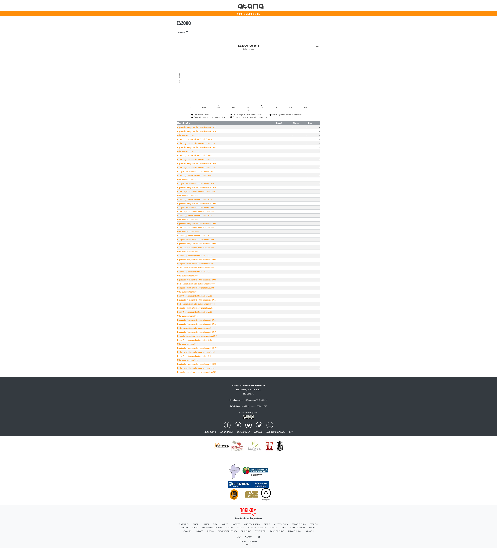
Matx (239, 537)
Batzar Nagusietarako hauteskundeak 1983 (194, 155)
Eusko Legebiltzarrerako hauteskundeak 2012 (196, 303)
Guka (283, 528)
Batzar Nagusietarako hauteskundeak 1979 (194, 139)
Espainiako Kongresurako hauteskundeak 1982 (196, 147)
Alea (215, 524)
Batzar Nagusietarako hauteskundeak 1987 (194, 175)
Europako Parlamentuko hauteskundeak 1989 (195, 183)
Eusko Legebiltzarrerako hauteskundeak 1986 (196, 167)
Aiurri (206, 524)
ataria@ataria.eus (249, 400)
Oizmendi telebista (227, 531)
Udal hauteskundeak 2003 (188, 251)
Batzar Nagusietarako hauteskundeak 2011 (194, 295)
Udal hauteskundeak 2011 (188, 291)
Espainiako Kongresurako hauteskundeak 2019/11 (197, 347)
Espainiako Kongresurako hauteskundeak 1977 (196, 127)
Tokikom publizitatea (248, 541)
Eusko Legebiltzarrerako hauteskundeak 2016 (196, 327)
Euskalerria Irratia (212, 528)
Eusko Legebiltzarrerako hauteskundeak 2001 (196, 247)
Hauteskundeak (248, 13)
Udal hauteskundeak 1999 (188, 231)
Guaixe (273, 528)
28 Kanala (309, 531)
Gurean (248, 537)
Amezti (225, 524)
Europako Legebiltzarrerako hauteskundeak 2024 (197, 372)
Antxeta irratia (252, 524)
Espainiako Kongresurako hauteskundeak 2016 (196, 323)
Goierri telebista (257, 528)
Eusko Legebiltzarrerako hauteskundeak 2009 (196, 283)
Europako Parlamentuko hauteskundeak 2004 (195, 263)
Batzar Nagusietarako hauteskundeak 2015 (194, 311)
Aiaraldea (184, 524)
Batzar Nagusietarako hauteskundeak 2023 (194, 356)
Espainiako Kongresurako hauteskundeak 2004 (196, 259)
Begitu (184, 528)
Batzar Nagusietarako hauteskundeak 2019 (194, 339)
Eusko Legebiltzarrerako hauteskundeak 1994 (196, 211)
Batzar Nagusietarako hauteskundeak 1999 (194, 235)
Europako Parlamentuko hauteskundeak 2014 (195, 307)
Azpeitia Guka (281, 524)
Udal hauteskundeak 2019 (188, 343)
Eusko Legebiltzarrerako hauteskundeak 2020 (196, 351)
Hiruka (312, 528)
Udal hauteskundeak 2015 (188, 315)
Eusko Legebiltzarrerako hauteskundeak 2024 (196, 368)
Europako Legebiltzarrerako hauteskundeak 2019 (197, 335)
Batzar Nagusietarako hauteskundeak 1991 (194, 199)
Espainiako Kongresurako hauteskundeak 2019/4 (197, 331)
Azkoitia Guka (299, 524)
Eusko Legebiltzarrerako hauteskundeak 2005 (196, 267)
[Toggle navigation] (176, 6)
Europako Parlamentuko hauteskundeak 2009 (195, 287)
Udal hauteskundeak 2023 (188, 360)
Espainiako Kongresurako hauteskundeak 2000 (196, 243)
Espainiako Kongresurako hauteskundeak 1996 (196, 223)
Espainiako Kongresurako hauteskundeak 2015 (196, 319)
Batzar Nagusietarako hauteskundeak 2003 (194, 255)
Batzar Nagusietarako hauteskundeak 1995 (194, 215)
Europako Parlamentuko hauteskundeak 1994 (195, 207)
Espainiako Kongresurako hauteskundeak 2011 (196, 299)
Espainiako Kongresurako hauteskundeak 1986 (196, 163)
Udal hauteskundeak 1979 (188, 135)
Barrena (314, 524)
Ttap (258, 537)
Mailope (199, 531)
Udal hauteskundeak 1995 (188, 219)
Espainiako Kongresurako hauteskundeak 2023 (196, 364)
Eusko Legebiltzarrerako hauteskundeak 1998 (196, 227)
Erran (195, 528)
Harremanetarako (275, 432)
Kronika (187, 531)
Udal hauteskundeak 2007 (188, 275)
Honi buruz (210, 432)
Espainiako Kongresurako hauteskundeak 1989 (196, 187)
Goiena (240, 528)
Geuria (229, 528)
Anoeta (182, 32)
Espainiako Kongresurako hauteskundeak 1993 (196, 203)
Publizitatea (243, 432)
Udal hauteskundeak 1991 (188, 195)
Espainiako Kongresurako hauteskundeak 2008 (196, 279)
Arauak (258, 432)
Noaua (210, 531)
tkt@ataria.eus (248, 393)
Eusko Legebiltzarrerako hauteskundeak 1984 (196, 159)
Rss (291, 432)
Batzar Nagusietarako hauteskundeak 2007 (194, 271)
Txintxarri (260, 531)
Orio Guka (246, 531)
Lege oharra (226, 432)
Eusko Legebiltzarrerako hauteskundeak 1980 (196, 143)
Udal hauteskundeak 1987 (188, 179)
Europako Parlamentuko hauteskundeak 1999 (195, 239)
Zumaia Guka (294, 531)
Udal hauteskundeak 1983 (188, 151)
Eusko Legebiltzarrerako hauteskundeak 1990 (196, 191)
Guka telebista (297, 528)
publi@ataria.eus (248, 406)
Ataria (267, 524)
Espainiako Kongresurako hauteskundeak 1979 (196, 131)
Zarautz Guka (277, 531)
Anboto (236, 524)
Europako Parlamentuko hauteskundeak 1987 (195, 171)
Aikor (196, 524)
